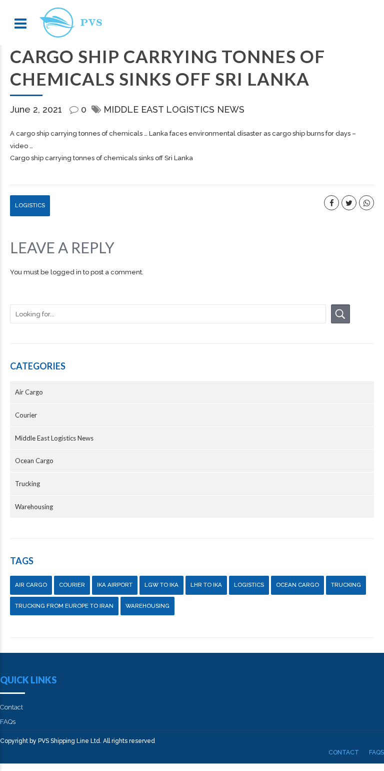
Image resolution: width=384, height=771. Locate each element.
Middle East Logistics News (174, 109)
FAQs (8, 721)
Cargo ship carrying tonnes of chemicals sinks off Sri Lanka (101, 158)
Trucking (27, 484)
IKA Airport (114, 584)
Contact (11, 707)
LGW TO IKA (161, 584)
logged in (66, 272)
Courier (26, 415)
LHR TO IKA (206, 584)
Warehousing (34, 507)
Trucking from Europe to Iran (64, 605)
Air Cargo (29, 392)
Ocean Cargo (34, 461)
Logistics (30, 205)
